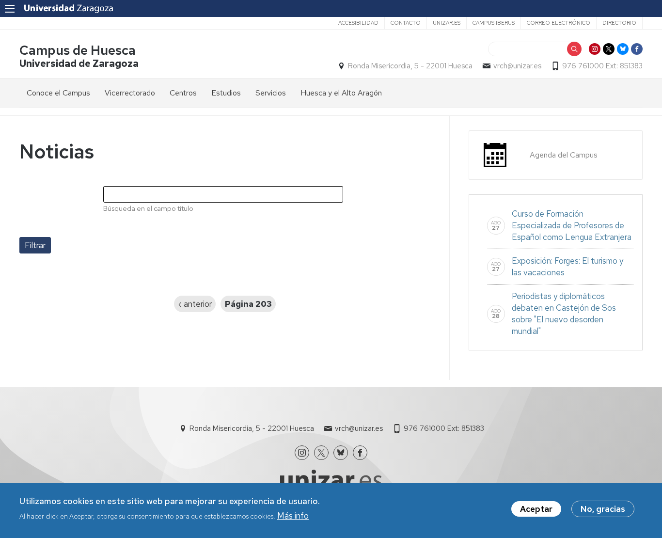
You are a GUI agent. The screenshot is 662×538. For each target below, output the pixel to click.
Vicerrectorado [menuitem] (130, 93)
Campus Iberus (494, 22)
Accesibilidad (358, 22)
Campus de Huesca (77, 50)
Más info (293, 515)
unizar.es (446, 22)
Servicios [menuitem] (270, 93)
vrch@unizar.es (517, 66)
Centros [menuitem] (183, 93)
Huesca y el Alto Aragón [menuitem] (341, 93)
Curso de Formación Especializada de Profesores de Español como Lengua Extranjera (572, 225)
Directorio (619, 22)
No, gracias (603, 509)
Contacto (406, 22)
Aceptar (536, 509)
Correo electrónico (558, 22)
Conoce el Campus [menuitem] (58, 93)
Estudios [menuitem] (226, 93)
